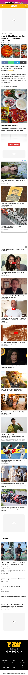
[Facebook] (7, 652)
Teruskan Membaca (14, 144)
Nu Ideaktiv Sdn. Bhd (13, 673)
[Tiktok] (15, 652)
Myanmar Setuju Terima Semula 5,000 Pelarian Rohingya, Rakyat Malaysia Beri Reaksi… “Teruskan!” (12, 606)
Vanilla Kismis (4, 33)
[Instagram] (10, 652)
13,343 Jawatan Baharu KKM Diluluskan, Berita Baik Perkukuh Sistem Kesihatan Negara (12, 587)
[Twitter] (13, 652)
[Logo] (14, 6)
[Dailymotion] (21, 652)
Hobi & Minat (11, 33)
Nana (2, 566)
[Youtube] (18, 652)
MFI (2, 581)
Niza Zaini (10, 70)
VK (3, 42)
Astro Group (23, 673)
